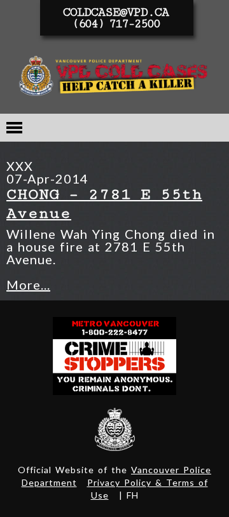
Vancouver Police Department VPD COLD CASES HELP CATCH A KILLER (114, 78)
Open (14, 127)
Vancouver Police (115, 429)
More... (28, 284)
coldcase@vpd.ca (116, 12)
